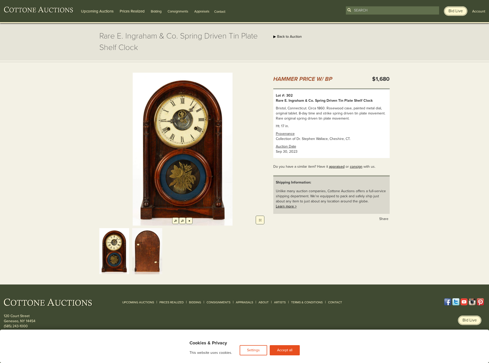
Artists (280, 302)
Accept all (284, 350)
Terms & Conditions (307, 302)
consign (356, 166)
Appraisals (201, 11)
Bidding (156, 11)
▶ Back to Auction (287, 36)
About (264, 302)
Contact (335, 302)
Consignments (178, 11)
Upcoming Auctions (97, 11)
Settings (253, 350)
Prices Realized (132, 11)
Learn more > (286, 206)
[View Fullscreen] (260, 220)
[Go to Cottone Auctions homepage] (39, 9)
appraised (337, 166)
